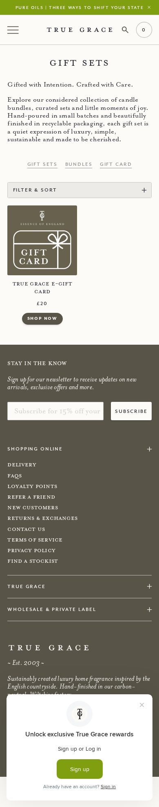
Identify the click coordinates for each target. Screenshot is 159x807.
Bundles (79, 164)
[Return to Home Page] (48, 648)
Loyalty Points (32, 486)
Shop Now (42, 318)
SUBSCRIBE (131, 411)
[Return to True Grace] (79, 30)
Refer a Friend (31, 497)
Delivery (21, 464)
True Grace (26, 586)
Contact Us (26, 529)
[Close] (151, 7)
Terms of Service (34, 540)
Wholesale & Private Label (51, 609)
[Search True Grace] (125, 30)
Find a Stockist (32, 561)
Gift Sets (42, 164)
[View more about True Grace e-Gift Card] (42, 240)
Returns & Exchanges (42, 518)
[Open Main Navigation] (13, 29)
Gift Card (116, 164)
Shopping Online (35, 449)
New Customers (32, 507)
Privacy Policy (31, 550)
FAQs (14, 476)
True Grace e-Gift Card (42, 288)
